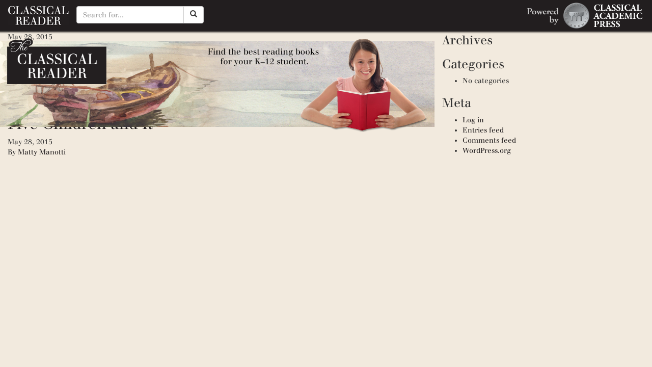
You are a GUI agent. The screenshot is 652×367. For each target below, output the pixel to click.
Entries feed (483, 130)
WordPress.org (487, 150)
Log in (473, 120)
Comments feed (489, 140)
